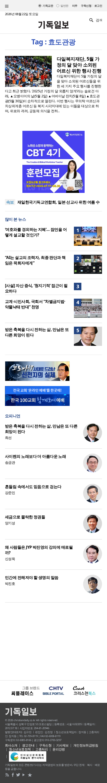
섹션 (6, 6)
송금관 (10, 462)
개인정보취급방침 (85, 745)
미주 (74, 5)
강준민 (10, 492)
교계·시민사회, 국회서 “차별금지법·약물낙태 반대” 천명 (35, 304)
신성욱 (10, 558)
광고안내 (28, 745)
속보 (10, 202)
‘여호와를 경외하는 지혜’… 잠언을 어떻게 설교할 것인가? (36, 232)
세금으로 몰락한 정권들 (25, 517)
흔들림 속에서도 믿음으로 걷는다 (33, 486)
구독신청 (86, 5)
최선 (8, 437)
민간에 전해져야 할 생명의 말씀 (31, 577)
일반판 (64, 5)
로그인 (98, 5)
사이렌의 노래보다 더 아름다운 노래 (35, 456)
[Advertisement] (53, 640)
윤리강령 (59, 749)
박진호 (10, 583)
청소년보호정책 (20, 749)
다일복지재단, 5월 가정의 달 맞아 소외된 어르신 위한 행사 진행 (79, 65)
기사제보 (62, 745)
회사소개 (11, 745)
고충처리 (41, 749)
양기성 (10, 523)
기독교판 (48, 5)
